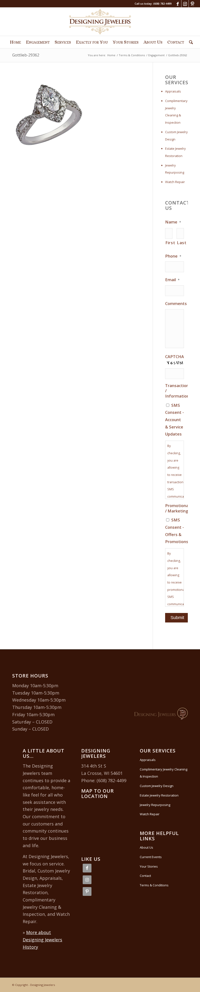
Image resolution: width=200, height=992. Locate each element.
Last (180, 242)
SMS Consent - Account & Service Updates (174, 419)
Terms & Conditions (154, 885)
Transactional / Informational (179, 391)
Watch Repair (175, 182)
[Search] (190, 42)
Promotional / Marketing (177, 508)
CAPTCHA (174, 356)
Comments (176, 303)
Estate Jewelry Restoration (175, 152)
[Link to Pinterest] (192, 3)
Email (172, 279)
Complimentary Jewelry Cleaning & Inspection (176, 112)
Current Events (151, 857)
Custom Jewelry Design (176, 135)
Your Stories (149, 866)
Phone (173, 256)
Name (173, 222)
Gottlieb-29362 (25, 55)
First (168, 242)
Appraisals (173, 91)
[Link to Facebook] (177, 3)
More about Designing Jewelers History (42, 939)
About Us (146, 847)
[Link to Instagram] (185, 3)
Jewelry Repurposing (174, 169)
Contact (145, 875)
